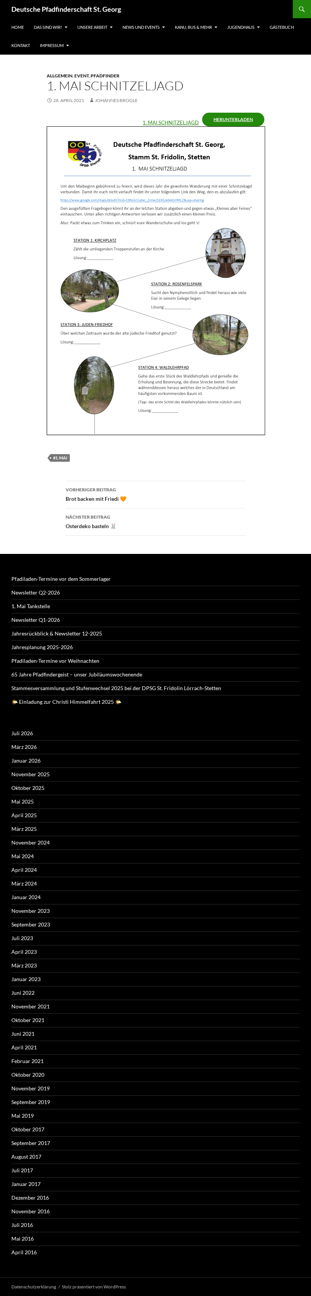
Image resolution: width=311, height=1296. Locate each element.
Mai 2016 (22, 1238)
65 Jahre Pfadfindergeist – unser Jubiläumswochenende (76, 674)
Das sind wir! (48, 27)
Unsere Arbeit (92, 27)
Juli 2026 (22, 733)
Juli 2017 (22, 1170)
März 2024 (24, 883)
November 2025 (30, 774)
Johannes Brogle (116, 100)
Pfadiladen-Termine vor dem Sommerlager (61, 579)
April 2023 (24, 951)
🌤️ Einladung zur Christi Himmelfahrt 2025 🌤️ (66, 701)
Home (17, 27)
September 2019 (30, 1102)
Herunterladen (233, 119)
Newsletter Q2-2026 (35, 592)
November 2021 (30, 1006)
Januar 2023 (26, 979)
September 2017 (30, 1143)
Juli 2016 (22, 1225)
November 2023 (30, 911)
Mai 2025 (22, 801)
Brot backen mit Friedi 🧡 (96, 494)
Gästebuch (282, 27)
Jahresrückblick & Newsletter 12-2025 (56, 633)
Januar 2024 (26, 897)
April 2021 (24, 1047)
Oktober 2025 (27, 788)
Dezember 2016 (30, 1197)
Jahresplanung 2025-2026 (42, 647)
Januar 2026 (26, 760)
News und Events (141, 27)
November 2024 (30, 842)
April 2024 (24, 870)
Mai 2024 (22, 856)
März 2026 (24, 747)
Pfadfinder (105, 76)
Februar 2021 (27, 1061)
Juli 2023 (22, 938)
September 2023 (30, 924)
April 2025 (24, 815)
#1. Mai (60, 457)
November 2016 (30, 1211)
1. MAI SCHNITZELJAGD (171, 123)
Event (81, 76)
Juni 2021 (23, 1033)
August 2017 (26, 1156)
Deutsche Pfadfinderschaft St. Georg (66, 9)
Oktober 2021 (27, 1020)
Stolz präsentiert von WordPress (94, 1287)
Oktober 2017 (27, 1129)
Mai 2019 (22, 1115)
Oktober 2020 (27, 1074)
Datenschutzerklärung (33, 1287)
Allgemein (59, 76)
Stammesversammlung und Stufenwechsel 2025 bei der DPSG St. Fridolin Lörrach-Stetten (116, 688)
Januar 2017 (26, 1184)
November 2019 (30, 1088)
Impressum (52, 45)
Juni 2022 (23, 992)
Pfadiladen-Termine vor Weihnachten (55, 660)
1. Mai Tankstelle (30, 606)
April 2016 (24, 1252)
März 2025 (24, 829)
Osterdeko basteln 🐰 (91, 521)
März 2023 (24, 965)
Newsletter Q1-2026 (35, 620)
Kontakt (20, 45)
